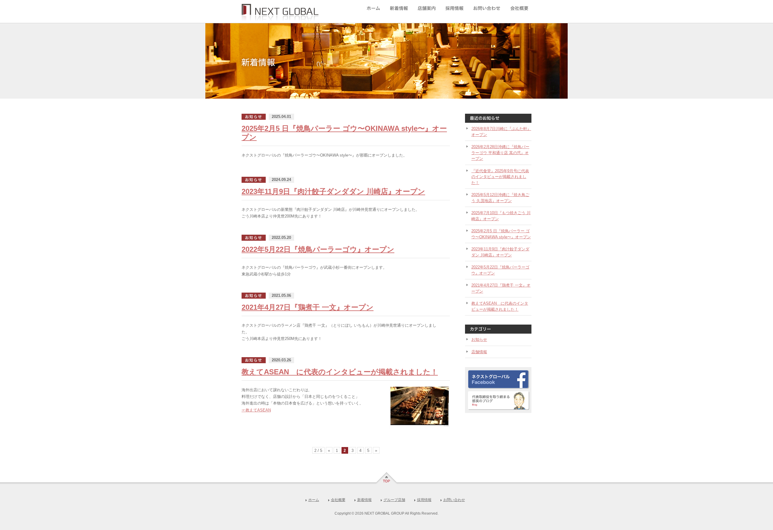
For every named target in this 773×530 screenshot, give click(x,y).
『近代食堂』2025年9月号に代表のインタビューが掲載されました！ (500, 177)
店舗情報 (479, 352)
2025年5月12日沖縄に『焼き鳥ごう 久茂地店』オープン (500, 197)
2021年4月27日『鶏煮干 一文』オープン (308, 307)
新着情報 (400, 11)
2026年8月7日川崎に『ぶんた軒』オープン (501, 131)
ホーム (377, 11)
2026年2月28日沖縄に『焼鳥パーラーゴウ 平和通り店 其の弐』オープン (500, 152)
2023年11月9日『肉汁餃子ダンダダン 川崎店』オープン (333, 191)
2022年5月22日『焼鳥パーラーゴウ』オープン (318, 249)
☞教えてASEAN (256, 410)
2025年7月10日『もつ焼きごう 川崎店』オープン (501, 216)
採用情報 (455, 11)
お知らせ (479, 339)
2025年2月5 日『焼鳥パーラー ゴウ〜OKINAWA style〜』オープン (501, 234)
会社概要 (517, 11)
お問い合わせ (485, 11)
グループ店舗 (427, 11)
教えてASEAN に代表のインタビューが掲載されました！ (340, 372)
